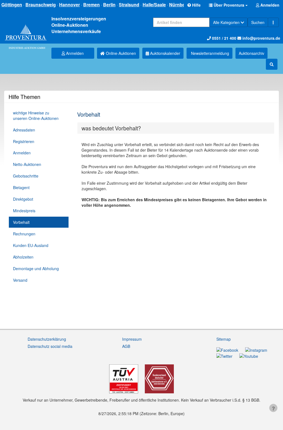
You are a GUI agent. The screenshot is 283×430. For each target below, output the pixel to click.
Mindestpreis (24, 210)
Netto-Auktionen (27, 164)
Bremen (91, 4)
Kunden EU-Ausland (30, 245)
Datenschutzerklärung (47, 339)
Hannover (69, 4)
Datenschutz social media (50, 346)
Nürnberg (179, 4)
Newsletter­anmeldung (209, 53)
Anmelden (74, 53)
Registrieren (23, 141)
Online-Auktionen (120, 53)
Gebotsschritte (25, 176)
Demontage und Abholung (36, 268)
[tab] (175, 128)
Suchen (257, 22)
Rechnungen (24, 234)
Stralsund (129, 4)
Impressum (132, 339)
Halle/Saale (154, 4)
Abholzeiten (23, 257)
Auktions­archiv (251, 53)
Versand (20, 280)
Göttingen (11, 4)
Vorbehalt (21, 222)
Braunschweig (40, 4)
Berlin (109, 4)
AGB (126, 346)
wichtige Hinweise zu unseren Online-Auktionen (36, 115)
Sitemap (223, 339)
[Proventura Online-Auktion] (25, 32)
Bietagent (21, 187)
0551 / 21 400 (223, 38)
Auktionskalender (164, 53)
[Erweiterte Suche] (273, 22)
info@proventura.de (260, 38)
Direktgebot (23, 199)
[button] (228, 5)
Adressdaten (24, 130)
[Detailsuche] (271, 64)
